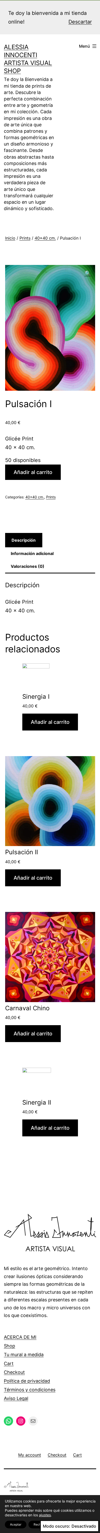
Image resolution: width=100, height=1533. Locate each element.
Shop (9, 1346)
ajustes (45, 1515)
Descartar (80, 22)
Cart (9, 1363)
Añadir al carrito (33, 472)
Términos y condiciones (29, 1389)
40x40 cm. (45, 238)
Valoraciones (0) (27, 566)
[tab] (23, 540)
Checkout (14, 1372)
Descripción (24, 540)
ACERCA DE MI (20, 1337)
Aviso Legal (16, 1398)
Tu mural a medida (24, 1354)
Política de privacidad (27, 1381)
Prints (25, 238)
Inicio (10, 238)
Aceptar (15, 1524)
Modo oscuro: (56, 1526)
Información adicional (32, 553)
